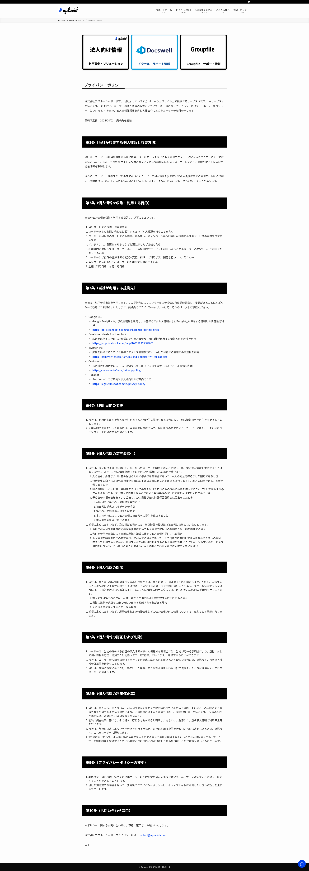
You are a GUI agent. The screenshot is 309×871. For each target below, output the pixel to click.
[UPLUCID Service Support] (68, 10)
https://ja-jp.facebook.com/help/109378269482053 (123, 343)
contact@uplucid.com (152, 835)
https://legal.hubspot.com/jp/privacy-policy (118, 384)
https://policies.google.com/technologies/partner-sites (125, 330)
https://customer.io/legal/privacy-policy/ (116, 370)
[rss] (249, 2)
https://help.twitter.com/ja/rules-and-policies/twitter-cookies (129, 357)
